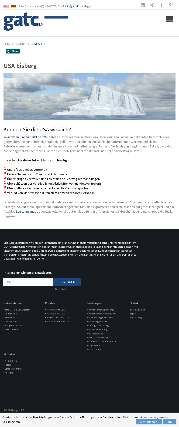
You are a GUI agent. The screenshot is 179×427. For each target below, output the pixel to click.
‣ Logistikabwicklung (97, 337)
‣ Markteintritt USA (55, 309)
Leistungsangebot (28, 211)
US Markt (21, 44)
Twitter (152, 5)
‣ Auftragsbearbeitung (98, 325)
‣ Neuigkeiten (10, 360)
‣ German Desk (10, 329)
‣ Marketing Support (97, 321)
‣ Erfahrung (9, 317)
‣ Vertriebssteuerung (97, 329)
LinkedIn (143, 5)
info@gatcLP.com (74, 6)
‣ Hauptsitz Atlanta (13, 325)
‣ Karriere (8, 372)
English (7, 6)
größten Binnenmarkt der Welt (28, 137)
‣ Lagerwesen (93, 345)
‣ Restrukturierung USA (57, 317)
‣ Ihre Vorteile (10, 321)
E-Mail (9, 282)
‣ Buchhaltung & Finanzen (100, 317)
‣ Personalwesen (95, 333)
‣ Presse (7, 364)
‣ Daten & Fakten (137, 309)
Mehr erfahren (148, 422)
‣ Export (132, 313)
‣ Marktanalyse (94, 349)
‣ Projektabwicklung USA (57, 321)
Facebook (161, 5)
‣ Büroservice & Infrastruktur (101, 341)
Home (7, 44)
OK (170, 422)
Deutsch (14, 6)
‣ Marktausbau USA (55, 313)
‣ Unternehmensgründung (100, 309)
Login (88, 6)
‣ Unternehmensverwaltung (101, 313)
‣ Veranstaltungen (12, 368)
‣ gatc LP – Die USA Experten (16, 309)
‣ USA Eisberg (135, 317)
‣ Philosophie (10, 313)
